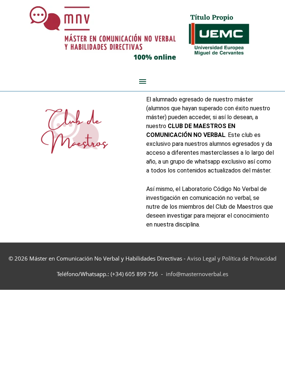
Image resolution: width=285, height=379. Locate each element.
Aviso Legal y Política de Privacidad (231, 258)
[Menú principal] (142, 81)
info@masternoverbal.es (197, 274)
